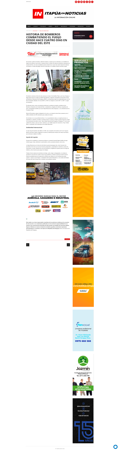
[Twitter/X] (79, 2)
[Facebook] (76, 2)
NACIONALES (64, 26)
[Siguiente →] (68, 244)
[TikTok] (87, 2)
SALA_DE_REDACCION (44, 30)
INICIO (29, 26)
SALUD (56, 26)
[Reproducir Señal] (90, 36)
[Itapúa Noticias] (60, 22)
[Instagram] (84, 2)
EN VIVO (88, 26)
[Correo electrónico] (89, 2)
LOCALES (35, 26)
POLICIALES (43, 26)
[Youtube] (81, 2)
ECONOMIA (72, 26)
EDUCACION (80, 26)
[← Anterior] (27, 244)
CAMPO (50, 26)
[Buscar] (92, 2)
